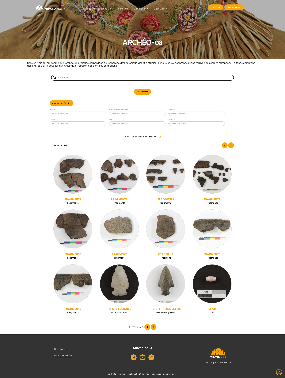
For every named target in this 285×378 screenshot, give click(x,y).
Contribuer (140, 8)
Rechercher (123, 8)
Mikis (212, 309)
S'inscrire (215, 7)
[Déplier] (111, 8)
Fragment (119, 254)
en (249, 7)
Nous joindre (60, 349)
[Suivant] (231, 145)
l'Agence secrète (171, 374)
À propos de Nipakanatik (95, 8)
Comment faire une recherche (140, 136)
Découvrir (159, 8)
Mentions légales (63, 355)
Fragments (73, 199)
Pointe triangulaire (166, 309)
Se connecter (234, 7)
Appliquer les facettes (61, 103)
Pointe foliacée (119, 309)
